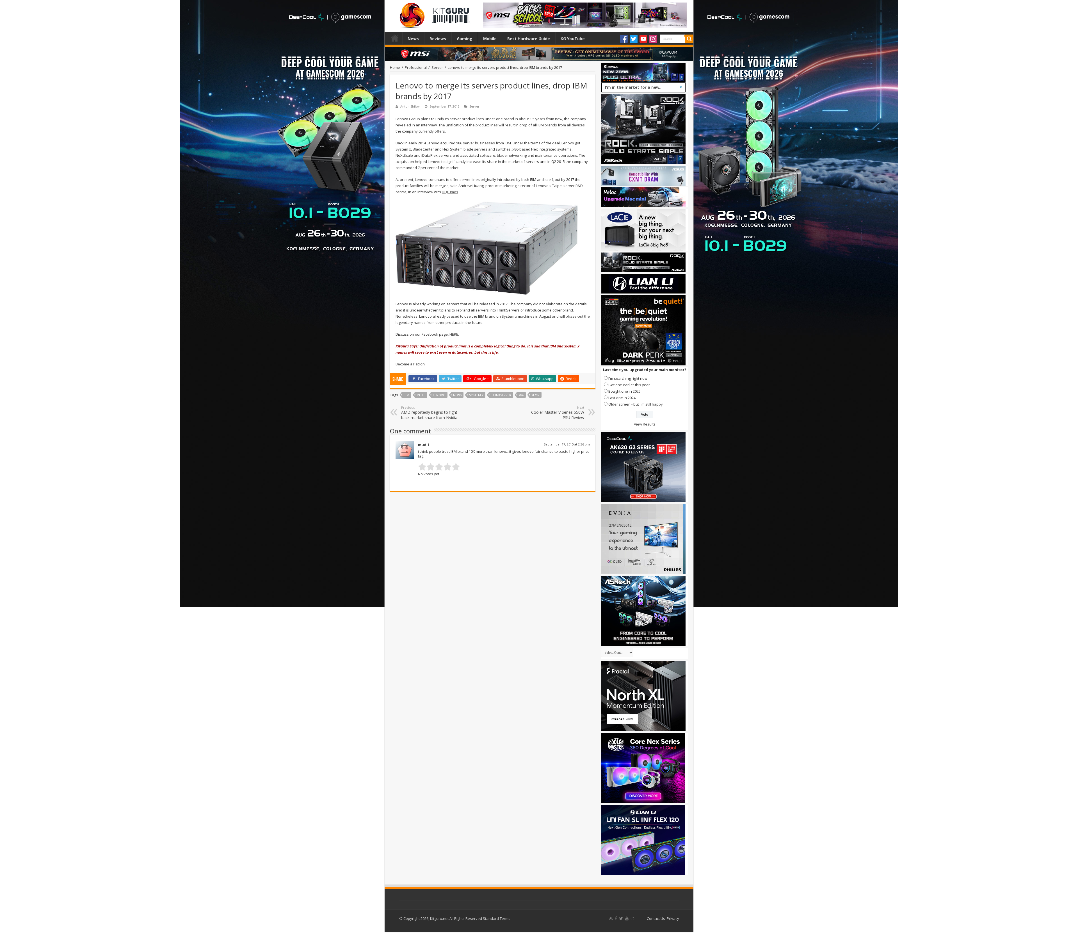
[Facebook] (624, 39)
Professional (416, 67)
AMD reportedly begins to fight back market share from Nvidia (429, 412)
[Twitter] (634, 39)
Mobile (490, 38)
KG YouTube (573, 38)
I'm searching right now (627, 378)
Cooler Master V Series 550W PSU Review (557, 412)
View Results (645, 424)
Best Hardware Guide (528, 38)
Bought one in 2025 (624, 391)
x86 (521, 395)
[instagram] (632, 918)
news (457, 395)
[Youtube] (643, 39)
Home (394, 38)
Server (437, 67)
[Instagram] (653, 39)
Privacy (673, 918)
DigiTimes (450, 191)
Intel (421, 395)
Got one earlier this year (629, 384)
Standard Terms (496, 918)
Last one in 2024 (622, 397)
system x (476, 395)
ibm (406, 395)
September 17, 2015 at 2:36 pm (567, 444)
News (413, 38)
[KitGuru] (434, 13)
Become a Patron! (411, 364)
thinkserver (501, 395)
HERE (453, 334)
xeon (535, 395)
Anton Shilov (410, 106)
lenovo (439, 395)
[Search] (689, 39)
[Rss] (611, 918)
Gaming (464, 38)
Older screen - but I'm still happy (635, 404)
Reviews (438, 38)
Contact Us (656, 918)
